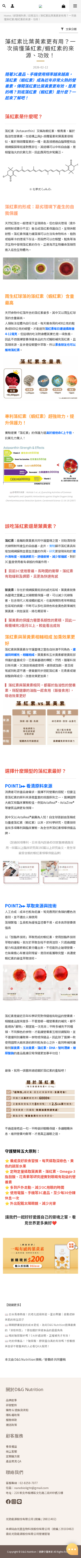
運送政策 (11, 1425)
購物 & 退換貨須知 (17, 1410)
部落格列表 (19, 15)
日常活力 (33, 15)
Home (7, 15)
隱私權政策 (13, 1415)
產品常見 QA (13, 1461)
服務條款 (11, 1420)
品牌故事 (11, 1400)
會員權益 (11, 1446)
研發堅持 (11, 1405)
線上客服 (11, 1451)
